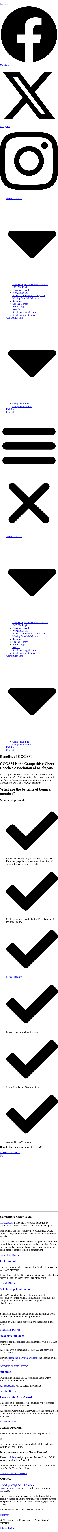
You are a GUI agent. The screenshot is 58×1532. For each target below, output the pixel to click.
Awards (16, 309)
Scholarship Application (24, 312)
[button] (29, 474)
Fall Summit (12, 409)
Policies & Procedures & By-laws (28, 295)
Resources (17, 301)
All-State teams (7, 1385)
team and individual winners (23, 1357)
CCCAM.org (6, 1222)
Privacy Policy (7, 1528)
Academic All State (12, 1335)
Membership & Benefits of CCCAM (30, 284)
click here (11, 1457)
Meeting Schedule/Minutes (25, 298)
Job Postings (18, 306)
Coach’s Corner (20, 303)
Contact (10, 412)
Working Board (20, 292)
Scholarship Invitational (23, 315)
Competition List (20, 403)
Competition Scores (22, 406)
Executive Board (20, 290)
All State (5, 1371)
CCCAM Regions (21, 287)
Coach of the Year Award (16, 1397)
